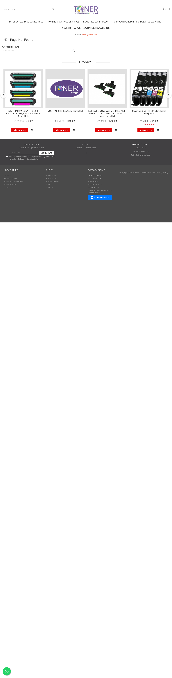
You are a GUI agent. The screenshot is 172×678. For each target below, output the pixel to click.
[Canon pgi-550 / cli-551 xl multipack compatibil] (149, 88)
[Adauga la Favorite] (32, 130)
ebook (77, 28)
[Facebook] (86, 153)
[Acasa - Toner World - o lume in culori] (86, 9)
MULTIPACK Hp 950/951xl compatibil (65, 111)
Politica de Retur (51, 178)
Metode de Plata (51, 176)
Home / (78, 35)
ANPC (48, 184)
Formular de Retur (123, 22)
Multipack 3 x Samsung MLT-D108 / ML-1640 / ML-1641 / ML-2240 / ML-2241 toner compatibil (107, 113)
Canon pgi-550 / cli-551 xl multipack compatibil (149, 112)
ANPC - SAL (50, 187)
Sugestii (66, 28)
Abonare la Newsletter (96, 28)
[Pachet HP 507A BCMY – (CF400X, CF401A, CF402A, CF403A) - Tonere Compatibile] (23, 88)
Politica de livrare (10, 184)
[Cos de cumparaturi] (168, 9)
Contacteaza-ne (101, 197)
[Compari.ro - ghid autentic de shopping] (13, 212)
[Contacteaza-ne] (164, 9)
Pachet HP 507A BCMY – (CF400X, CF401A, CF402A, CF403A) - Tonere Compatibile (23, 113)
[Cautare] (53, 9)
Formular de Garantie (148, 22)
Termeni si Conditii (10, 178)
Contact (7, 187)
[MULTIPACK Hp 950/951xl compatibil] (65, 88)
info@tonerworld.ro (142, 155)
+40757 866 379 (142, 151)
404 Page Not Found (89, 35)
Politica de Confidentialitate (28, 159)
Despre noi (7, 176)
